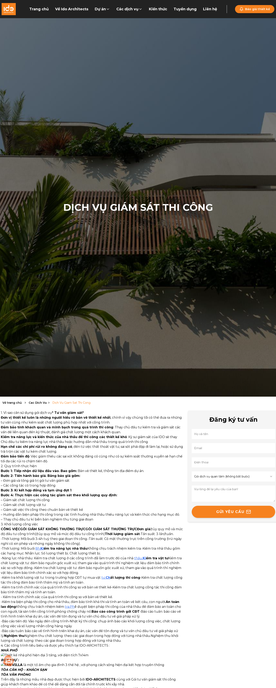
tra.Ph (70, 607)
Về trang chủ (12, 403)
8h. (39, 548)
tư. (105, 577)
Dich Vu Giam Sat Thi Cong (71, 403)
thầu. (140, 558)
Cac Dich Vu (38, 403)
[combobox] (233, 476)
